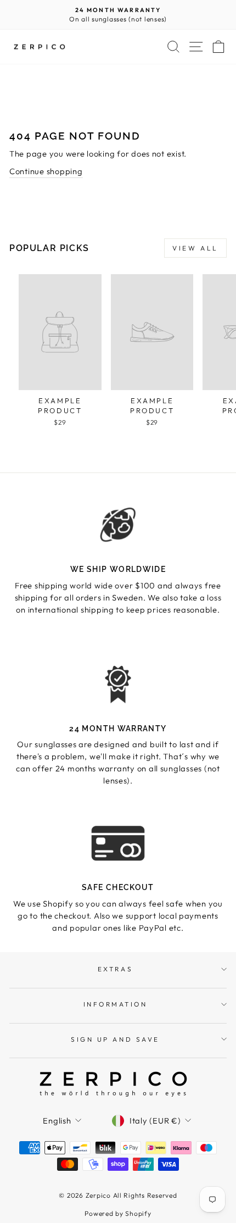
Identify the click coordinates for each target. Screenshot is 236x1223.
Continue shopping (46, 171)
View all (195, 248)
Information (115, 1004)
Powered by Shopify (118, 1213)
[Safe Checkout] (118, 843)
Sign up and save (115, 1039)
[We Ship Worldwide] (118, 525)
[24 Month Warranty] (118, 684)
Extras (115, 969)
